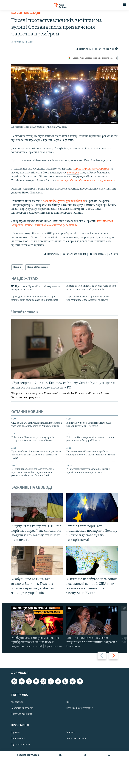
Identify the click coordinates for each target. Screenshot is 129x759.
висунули (73, 172)
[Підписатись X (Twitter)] (29, 681)
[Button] (83, 49)
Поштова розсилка (21, 714)
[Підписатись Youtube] (36, 681)
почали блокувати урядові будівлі (64, 201)
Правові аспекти (20, 744)
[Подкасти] (85, 755)
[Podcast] (73, 681)
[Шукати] (109, 755)
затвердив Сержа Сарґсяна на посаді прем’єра (86, 180)
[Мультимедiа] (60, 755)
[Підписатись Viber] (51, 681)
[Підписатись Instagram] (43, 681)
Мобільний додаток (22, 708)
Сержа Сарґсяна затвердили (91, 168)
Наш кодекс (18, 738)
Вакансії (71, 732)
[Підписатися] (80, 681)
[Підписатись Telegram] (58, 681)
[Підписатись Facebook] (14, 681)
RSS (68, 702)
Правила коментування (79, 708)
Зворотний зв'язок (76, 738)
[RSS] (65, 681)
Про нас (15, 732)
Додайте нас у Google (28, 755)
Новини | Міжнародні (26, 13)
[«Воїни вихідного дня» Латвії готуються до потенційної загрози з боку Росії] (92, 620)
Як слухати (17, 702)
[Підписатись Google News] (22, 681)
